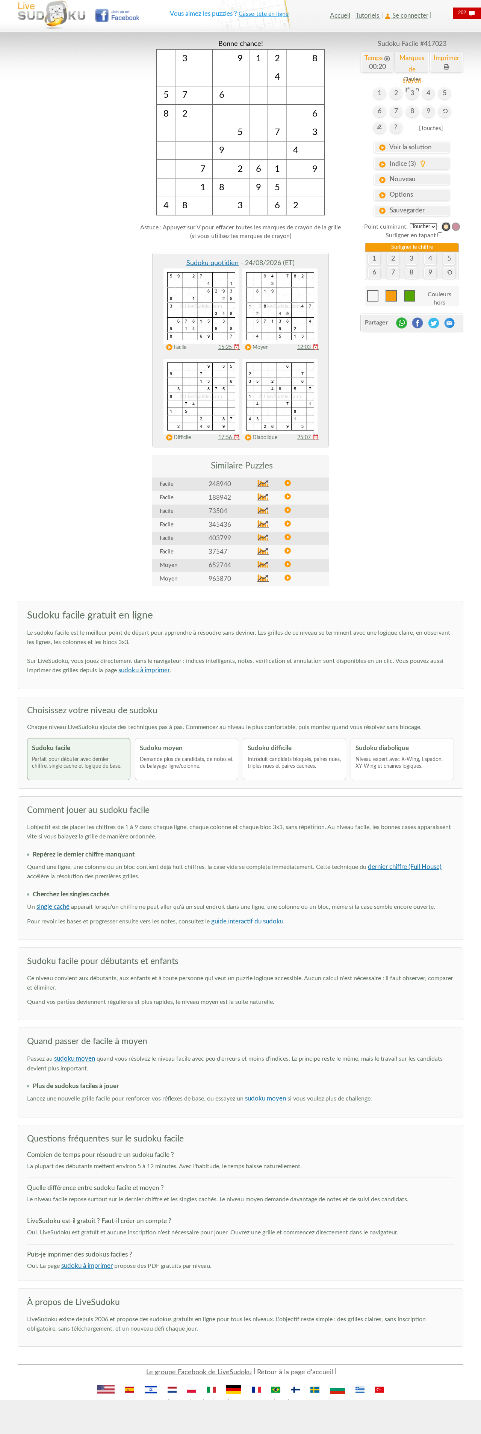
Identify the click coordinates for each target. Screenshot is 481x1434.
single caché (53, 906)
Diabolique (265, 437)
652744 (220, 565)
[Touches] (431, 128)
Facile (180, 347)
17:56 (229, 437)
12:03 (308, 347)
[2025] (446, 227)
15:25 (229, 347)
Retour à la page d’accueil (295, 1372)
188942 (220, 497)
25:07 (308, 437)
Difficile (182, 437)
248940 (220, 484)
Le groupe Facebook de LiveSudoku (199, 1372)
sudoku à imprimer (144, 670)
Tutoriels (368, 15)
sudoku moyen (74, 1058)
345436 (220, 524)
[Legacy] (456, 227)
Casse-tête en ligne (264, 14)
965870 (220, 579)
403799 (220, 538)
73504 (218, 511)
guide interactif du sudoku (247, 921)
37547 (218, 552)
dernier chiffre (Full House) (405, 867)
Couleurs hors (439, 296)
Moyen (261, 347)
